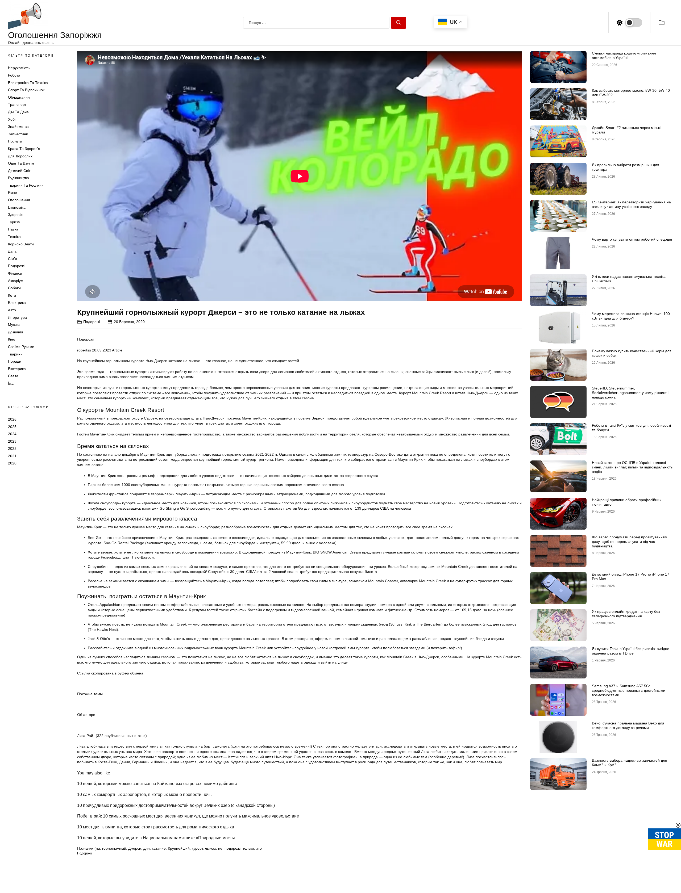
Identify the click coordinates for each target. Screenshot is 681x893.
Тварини (15, 354)
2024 (12, 434)
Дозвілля (15, 332)
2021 (12, 456)
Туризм (14, 222)
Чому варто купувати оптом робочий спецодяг (632, 239)
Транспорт (17, 104)
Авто (12, 310)
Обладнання (19, 97)
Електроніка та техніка (28, 83)
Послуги (15, 141)
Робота (14, 75)
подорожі (232, 848)
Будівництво (18, 178)
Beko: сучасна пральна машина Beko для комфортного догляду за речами (628, 725)
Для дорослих (20, 156)
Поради (14, 361)
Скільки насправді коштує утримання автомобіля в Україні (624, 55)
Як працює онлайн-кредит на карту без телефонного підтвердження (626, 613)
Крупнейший (179, 848)
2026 (12, 419)
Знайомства (18, 126)
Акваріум (15, 281)
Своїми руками (21, 347)
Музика (14, 324)
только (248, 848)
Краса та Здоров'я (24, 148)
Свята (13, 376)
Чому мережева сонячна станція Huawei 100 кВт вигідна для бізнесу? (631, 316)
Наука (13, 229)
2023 (12, 441)
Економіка (17, 207)
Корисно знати (21, 244)
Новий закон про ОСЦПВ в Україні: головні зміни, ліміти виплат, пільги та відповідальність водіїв (632, 467)
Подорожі (16, 266)
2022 (12, 448)
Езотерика (17, 369)
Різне (12, 192)
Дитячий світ (19, 171)
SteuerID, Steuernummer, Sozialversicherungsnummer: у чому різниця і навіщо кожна (630, 392)
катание (159, 848)
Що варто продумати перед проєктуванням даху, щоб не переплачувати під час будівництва (629, 541)
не (220, 848)
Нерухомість (19, 68)
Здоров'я (15, 214)
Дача (12, 251)
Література (17, 317)
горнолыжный (114, 848)
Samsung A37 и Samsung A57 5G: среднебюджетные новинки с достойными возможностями (628, 690)
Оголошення (19, 200)
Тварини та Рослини (26, 185)
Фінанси (15, 273)
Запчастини (18, 134)
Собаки (14, 288)
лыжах (210, 848)
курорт (197, 848)
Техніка (14, 236)
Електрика (17, 302)
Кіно (11, 339)
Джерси (134, 848)
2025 (12, 426)
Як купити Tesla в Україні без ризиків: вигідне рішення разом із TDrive (630, 651)
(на (97, 848)
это (259, 848)
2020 (12, 463)
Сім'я (12, 259)
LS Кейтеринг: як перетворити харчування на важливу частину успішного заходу (631, 204)
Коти (12, 295)
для (146, 848)
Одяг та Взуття (21, 163)
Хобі (11, 119)
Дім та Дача (18, 112)
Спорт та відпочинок (26, 90)
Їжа (11, 383)
